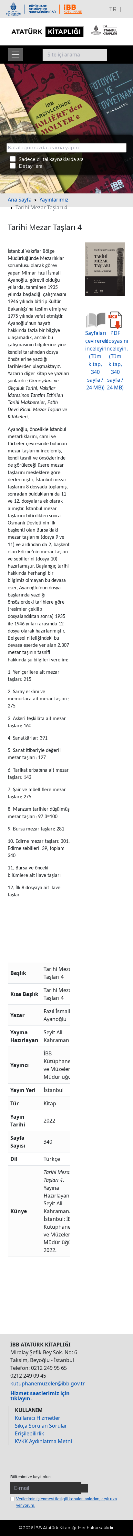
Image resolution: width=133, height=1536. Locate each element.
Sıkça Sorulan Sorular (41, 1425)
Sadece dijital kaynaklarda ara (49, 159)
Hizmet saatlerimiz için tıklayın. (40, 1396)
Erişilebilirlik (29, 1433)
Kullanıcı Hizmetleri (38, 1417)
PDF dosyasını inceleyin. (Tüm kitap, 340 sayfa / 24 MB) (116, 360)
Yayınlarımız (53, 199)
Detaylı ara (28, 166)
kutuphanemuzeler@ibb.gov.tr (47, 1383)
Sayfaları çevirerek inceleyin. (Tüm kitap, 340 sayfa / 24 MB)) (96, 360)
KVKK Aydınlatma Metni (43, 1441)
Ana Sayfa (20, 199)
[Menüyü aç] (15, 54)
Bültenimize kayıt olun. (31, 1476)
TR (113, 9)
